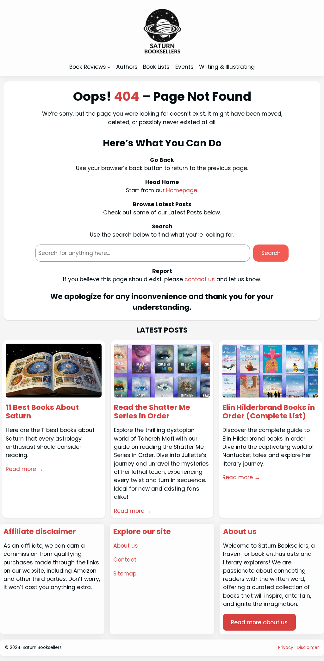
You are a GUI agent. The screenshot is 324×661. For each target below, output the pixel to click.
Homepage (181, 190)
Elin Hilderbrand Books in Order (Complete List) (268, 412)
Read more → (24, 469)
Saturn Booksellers (42, 648)
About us (125, 546)
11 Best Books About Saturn (42, 412)
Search (271, 253)
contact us (199, 279)
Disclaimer (308, 648)
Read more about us (259, 622)
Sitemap (124, 573)
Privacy (285, 648)
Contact (124, 559)
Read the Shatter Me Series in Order (152, 412)
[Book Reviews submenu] (109, 67)
